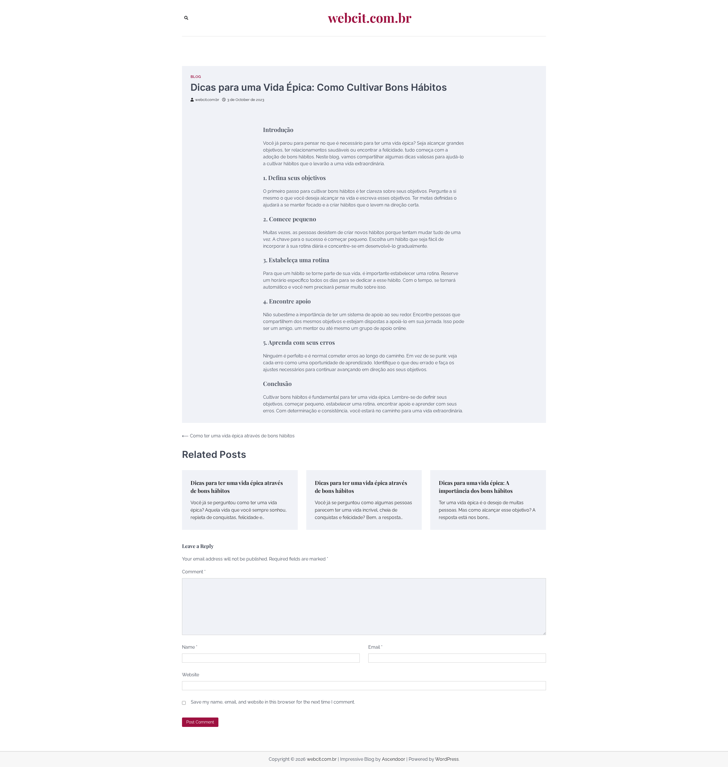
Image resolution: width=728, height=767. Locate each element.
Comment (194, 571)
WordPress (447, 759)
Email (375, 647)
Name (189, 647)
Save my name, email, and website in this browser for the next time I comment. (273, 702)
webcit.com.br (369, 17)
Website (190, 674)
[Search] (186, 18)
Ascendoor (393, 759)
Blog (196, 77)
